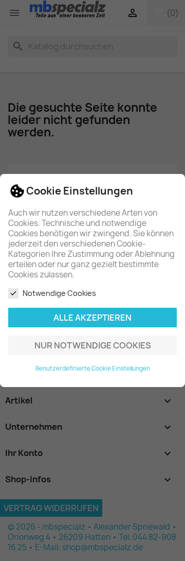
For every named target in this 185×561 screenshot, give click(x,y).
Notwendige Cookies (59, 293)
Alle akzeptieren (92, 317)
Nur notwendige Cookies (92, 345)
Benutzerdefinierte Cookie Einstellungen (92, 368)
